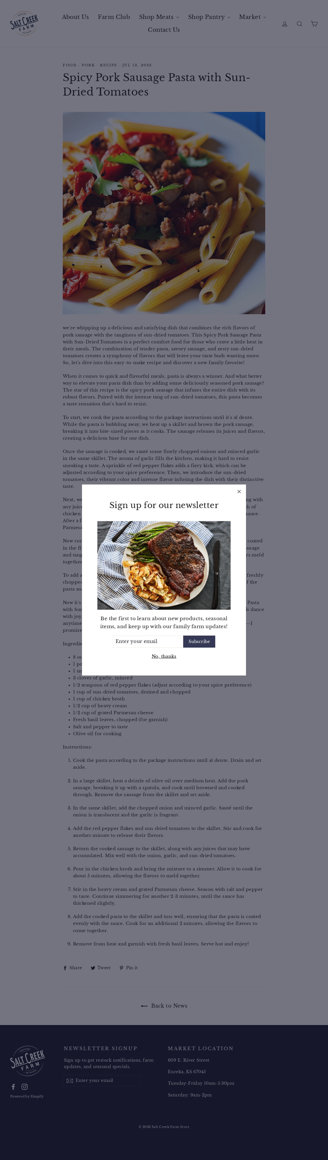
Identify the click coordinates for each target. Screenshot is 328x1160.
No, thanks (164, 656)
